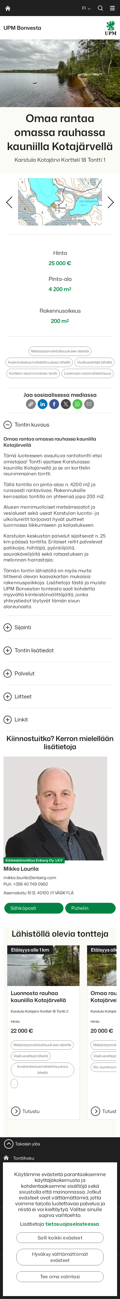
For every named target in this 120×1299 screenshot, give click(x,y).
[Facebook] (54, 404)
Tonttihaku (23, 1158)
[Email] (89, 404)
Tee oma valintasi (60, 1276)
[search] (100, 8)
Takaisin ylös (27, 1144)
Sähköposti (23, 908)
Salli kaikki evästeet (60, 1237)
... (14, 1083)
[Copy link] (31, 404)
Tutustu (31, 1111)
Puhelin (80, 908)
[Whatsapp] (77, 404)
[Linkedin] (42, 404)
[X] (66, 404)
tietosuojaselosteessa (72, 1223)
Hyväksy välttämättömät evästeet (60, 1257)
